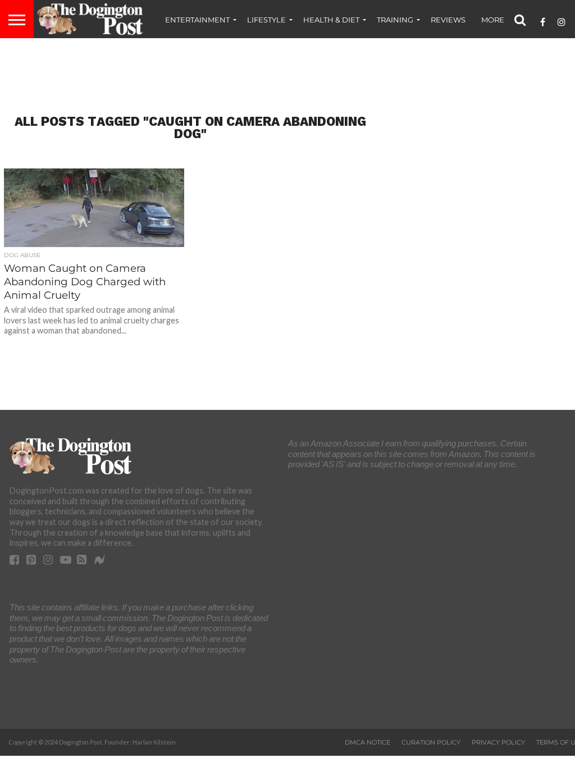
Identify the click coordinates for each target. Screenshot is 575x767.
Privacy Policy (498, 742)
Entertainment (197, 19)
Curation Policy (430, 742)
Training (395, 19)
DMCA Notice (367, 742)
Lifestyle (266, 19)
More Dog (502, 19)
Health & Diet (331, 19)
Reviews (448, 19)
